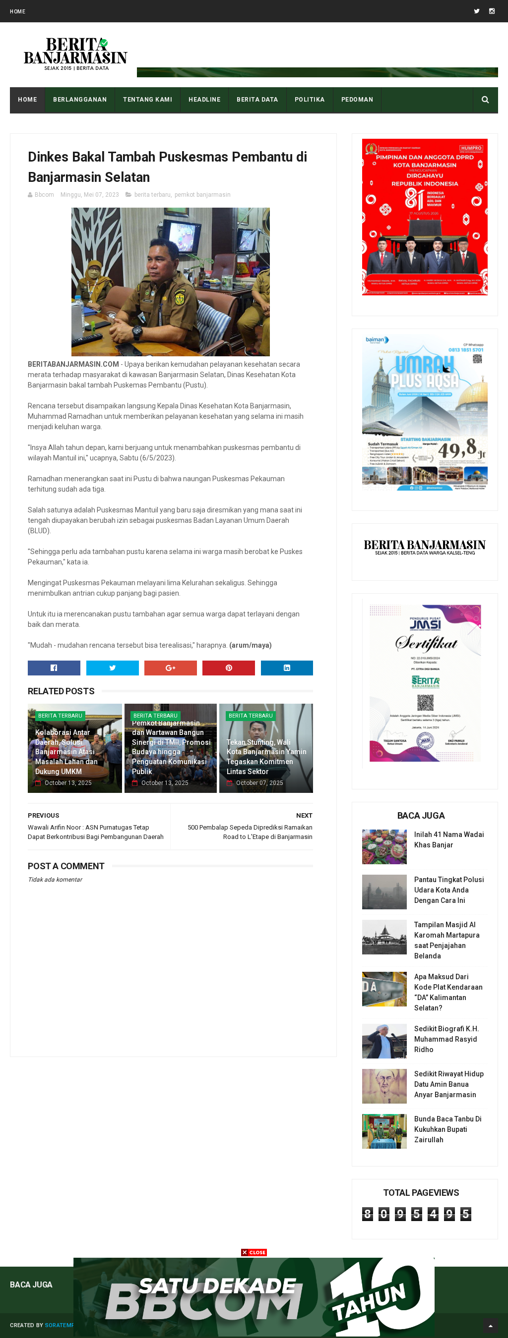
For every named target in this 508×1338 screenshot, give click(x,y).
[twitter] (476, 11)
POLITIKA (310, 99)
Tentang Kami (147, 99)
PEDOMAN (357, 99)
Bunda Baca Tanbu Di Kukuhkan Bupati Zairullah (448, 1129)
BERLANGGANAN (80, 99)
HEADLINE (204, 99)
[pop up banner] (254, 1334)
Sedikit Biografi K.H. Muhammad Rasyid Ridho (446, 1039)
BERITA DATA (257, 99)
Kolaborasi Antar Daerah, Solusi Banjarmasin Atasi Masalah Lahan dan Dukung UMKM (66, 751)
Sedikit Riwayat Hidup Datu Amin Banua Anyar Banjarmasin (449, 1084)
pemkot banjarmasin (203, 194)
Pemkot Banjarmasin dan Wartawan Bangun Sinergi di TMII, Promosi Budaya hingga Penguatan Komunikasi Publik (171, 747)
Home (17, 11)
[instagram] (492, 11)
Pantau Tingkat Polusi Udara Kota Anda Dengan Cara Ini (449, 890)
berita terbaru (152, 194)
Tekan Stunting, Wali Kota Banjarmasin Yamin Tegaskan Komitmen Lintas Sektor (267, 757)
